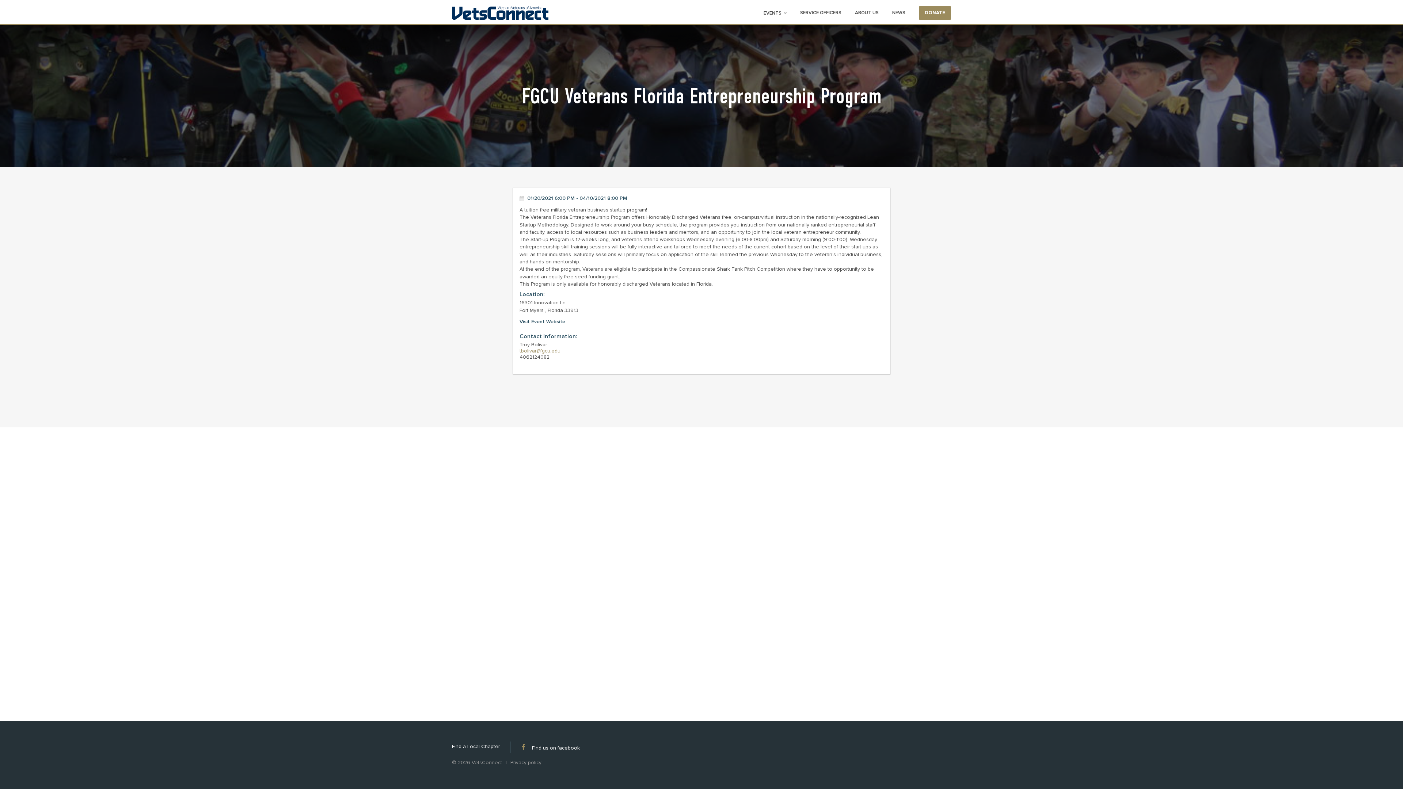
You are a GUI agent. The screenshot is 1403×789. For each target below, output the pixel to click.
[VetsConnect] (500, 13)
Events (773, 13)
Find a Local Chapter (476, 746)
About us (867, 13)
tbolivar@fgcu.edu (540, 351)
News (898, 13)
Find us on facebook (556, 748)
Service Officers (820, 13)
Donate (935, 13)
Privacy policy (525, 762)
